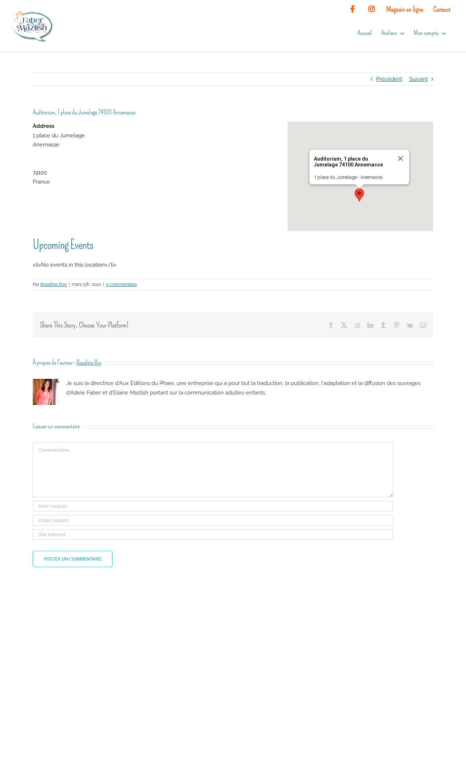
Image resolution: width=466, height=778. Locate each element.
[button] (359, 195)
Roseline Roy (53, 284)
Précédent (389, 79)
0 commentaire (121, 284)
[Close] (400, 158)
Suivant (418, 79)
